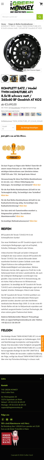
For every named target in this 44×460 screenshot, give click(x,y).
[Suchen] (39, 17)
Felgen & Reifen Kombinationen (20, 24)
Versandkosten (15, 108)
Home (3, 24)
